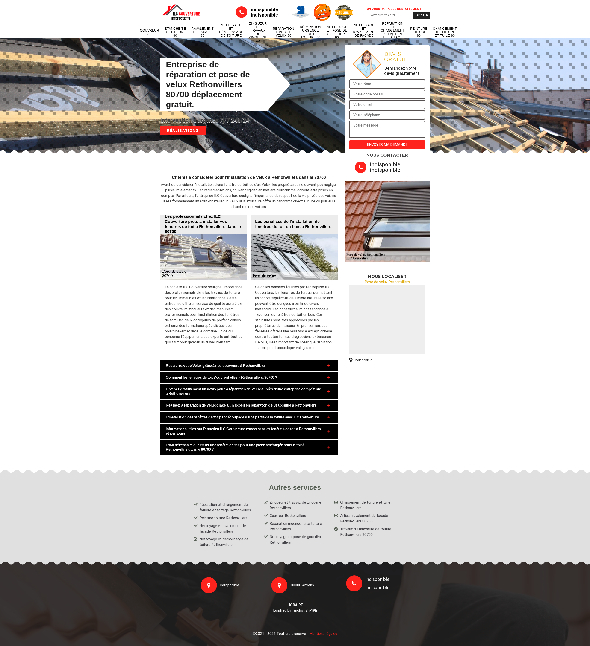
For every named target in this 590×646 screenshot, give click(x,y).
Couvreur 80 (149, 32)
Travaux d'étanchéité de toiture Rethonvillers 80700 (365, 532)
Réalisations (183, 130)
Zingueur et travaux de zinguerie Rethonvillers (295, 505)
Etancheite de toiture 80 (175, 32)
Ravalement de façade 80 (202, 32)
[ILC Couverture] (181, 12)
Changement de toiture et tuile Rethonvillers (365, 505)
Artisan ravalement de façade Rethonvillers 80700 (364, 518)
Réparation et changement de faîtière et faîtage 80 (393, 32)
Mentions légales (323, 634)
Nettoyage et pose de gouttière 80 (337, 32)
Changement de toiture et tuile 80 (445, 32)
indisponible (264, 9)
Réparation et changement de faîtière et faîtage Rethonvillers (225, 507)
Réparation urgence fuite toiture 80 (310, 32)
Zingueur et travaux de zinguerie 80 (258, 32)
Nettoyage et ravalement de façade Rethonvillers (222, 529)
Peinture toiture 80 (418, 32)
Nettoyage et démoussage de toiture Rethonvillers (223, 542)
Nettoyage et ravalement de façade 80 (364, 32)
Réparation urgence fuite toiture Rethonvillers (296, 526)
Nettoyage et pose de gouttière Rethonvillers (296, 540)
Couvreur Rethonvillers (288, 515)
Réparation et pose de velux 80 (283, 32)
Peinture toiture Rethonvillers (223, 518)
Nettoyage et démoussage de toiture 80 (231, 32)
